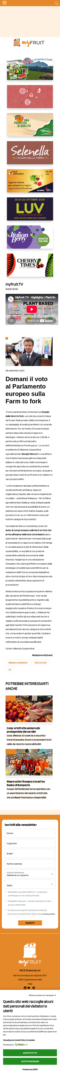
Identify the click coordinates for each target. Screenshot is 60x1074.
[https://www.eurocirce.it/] (30, 71)
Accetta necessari (30, 1061)
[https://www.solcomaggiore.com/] (30, 99)
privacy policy (49, 914)
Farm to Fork (41, 662)
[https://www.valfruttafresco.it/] (30, 127)
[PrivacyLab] (21, 1044)
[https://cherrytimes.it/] (30, 268)
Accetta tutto (30, 1053)
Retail (10, 698)
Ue (9, 669)
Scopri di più (12, 288)
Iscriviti (30, 922)
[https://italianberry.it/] (30, 239)
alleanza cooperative (18, 662)
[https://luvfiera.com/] (30, 211)
